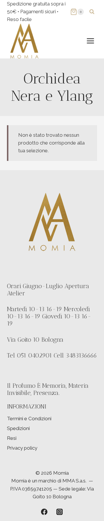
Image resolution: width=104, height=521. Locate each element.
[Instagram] (59, 511)
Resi (11, 438)
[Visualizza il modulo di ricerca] (92, 12)
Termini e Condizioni (29, 418)
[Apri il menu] (90, 41)
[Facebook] (44, 511)
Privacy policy (22, 448)
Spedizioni (18, 428)
